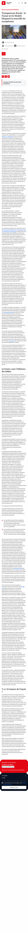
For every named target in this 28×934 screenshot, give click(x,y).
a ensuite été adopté (8, 312)
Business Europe (17, 568)
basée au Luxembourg (7, 136)
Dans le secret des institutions (10, 9)
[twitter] (6, 76)
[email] (8, 76)
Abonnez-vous (14, 787)
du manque (12, 340)
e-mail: (3, 778)
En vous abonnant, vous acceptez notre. (14, 783)
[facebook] (3, 76)
